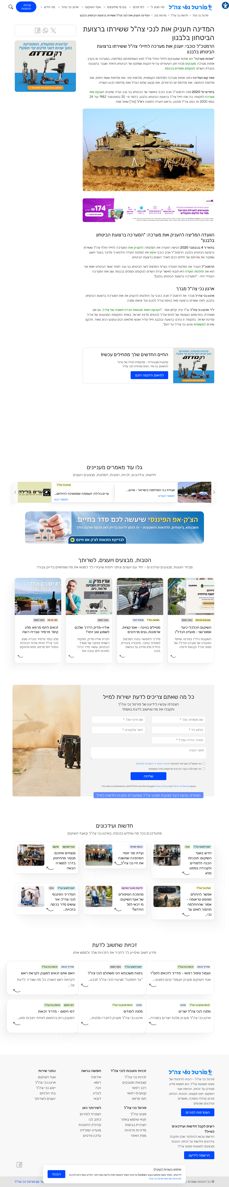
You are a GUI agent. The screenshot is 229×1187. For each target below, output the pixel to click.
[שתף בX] (53, 30)
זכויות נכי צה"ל (135, 1077)
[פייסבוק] (19, 1164)
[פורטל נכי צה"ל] (190, 7)
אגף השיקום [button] (92, 7)
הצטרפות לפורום (198, 1112)
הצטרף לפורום (90, 1114)
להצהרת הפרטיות (145, 763)
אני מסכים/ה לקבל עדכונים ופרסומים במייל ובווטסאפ (174, 768)
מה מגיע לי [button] (157, 7)
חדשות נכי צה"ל (179, 15)
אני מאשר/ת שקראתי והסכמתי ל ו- (168, 763)
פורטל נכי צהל (200, 15)
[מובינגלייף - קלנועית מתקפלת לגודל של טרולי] (45, 66)
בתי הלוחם (48, 1093)
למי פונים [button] (138, 7)
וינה (98, 1088)
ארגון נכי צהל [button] (70, 7)
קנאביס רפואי (136, 1093)
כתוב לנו (95, 1119)
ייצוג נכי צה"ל (46, 1088)
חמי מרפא (139, 1098)
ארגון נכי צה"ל (45, 1082)
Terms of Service (181, 786)
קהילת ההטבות (26, 6)
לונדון (97, 1093)
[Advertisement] (148, 423)
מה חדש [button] (49, 7)
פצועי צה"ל (138, 1114)
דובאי (97, 1098)
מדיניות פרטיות (135, 1130)
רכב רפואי (139, 1088)
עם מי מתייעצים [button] (116, 7)
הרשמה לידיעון (199, 1155)
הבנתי (56, 1174)
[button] (11, 6)
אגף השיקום (47, 1077)
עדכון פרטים (92, 1135)
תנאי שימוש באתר (133, 1119)
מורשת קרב (160, 15)
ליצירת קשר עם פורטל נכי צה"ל (35, 1182)
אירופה (96, 1077)
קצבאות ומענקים (134, 1082)
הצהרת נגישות (135, 1125)
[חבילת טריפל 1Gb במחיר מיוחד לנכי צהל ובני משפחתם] (148, 210)
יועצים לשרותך (45, 1098)
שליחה (148, 776)
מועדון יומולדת (90, 1130)
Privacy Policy (161, 786)
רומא (97, 1082)
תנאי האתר (162, 763)
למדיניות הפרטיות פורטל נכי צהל (165, 1178)
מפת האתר (138, 1135)
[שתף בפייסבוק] (37, 30)
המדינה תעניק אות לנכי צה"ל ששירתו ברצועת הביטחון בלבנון (115, 15)
